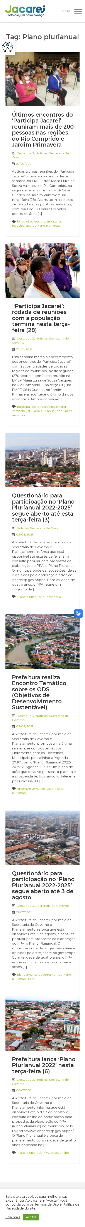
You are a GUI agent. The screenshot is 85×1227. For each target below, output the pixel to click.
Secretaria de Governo (46, 528)
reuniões (18, 415)
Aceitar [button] (31, 1217)
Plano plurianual (48, 225)
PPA (31, 978)
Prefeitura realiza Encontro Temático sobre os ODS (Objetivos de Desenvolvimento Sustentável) (39, 692)
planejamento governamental (39, 974)
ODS (50, 788)
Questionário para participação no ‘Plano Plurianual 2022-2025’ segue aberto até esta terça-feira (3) (43, 507)
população (64, 411)
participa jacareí (23, 225)
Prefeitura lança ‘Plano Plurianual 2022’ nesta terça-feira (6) (43, 1065)
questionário (51, 597)
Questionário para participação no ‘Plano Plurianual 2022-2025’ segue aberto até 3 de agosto (43, 885)
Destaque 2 (25, 1079)
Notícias (42, 153)
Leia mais (12, 1217)
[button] (7, 47)
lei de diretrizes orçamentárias (39, 221)
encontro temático (31, 788)
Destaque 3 (25, 153)
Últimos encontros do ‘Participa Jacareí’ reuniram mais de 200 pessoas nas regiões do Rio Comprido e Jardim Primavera (43, 129)
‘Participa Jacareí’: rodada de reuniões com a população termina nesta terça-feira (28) (41, 318)
